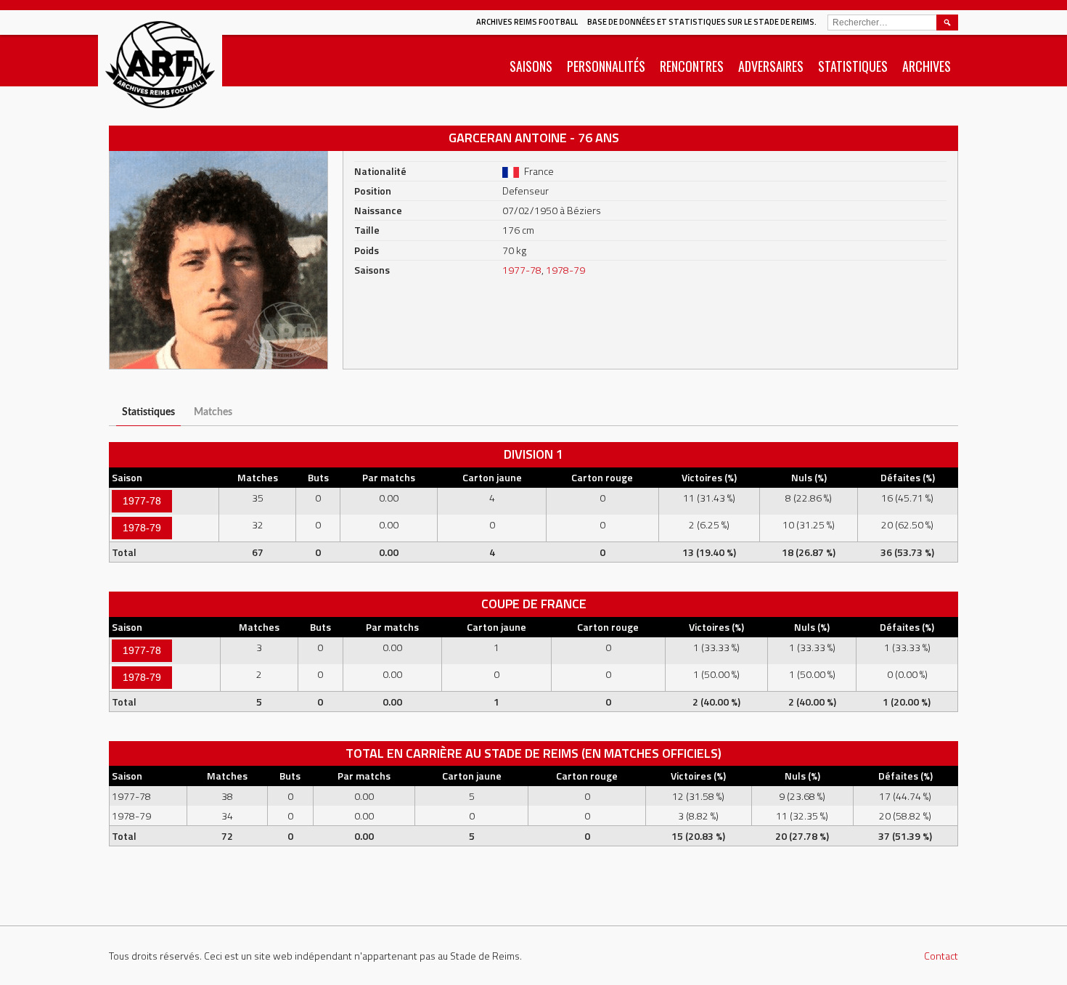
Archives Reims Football (527, 22)
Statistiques (853, 66)
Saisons (531, 66)
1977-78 (521, 269)
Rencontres (692, 66)
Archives (926, 66)
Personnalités (606, 66)
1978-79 (565, 269)
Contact (941, 955)
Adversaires (771, 66)
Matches (213, 411)
